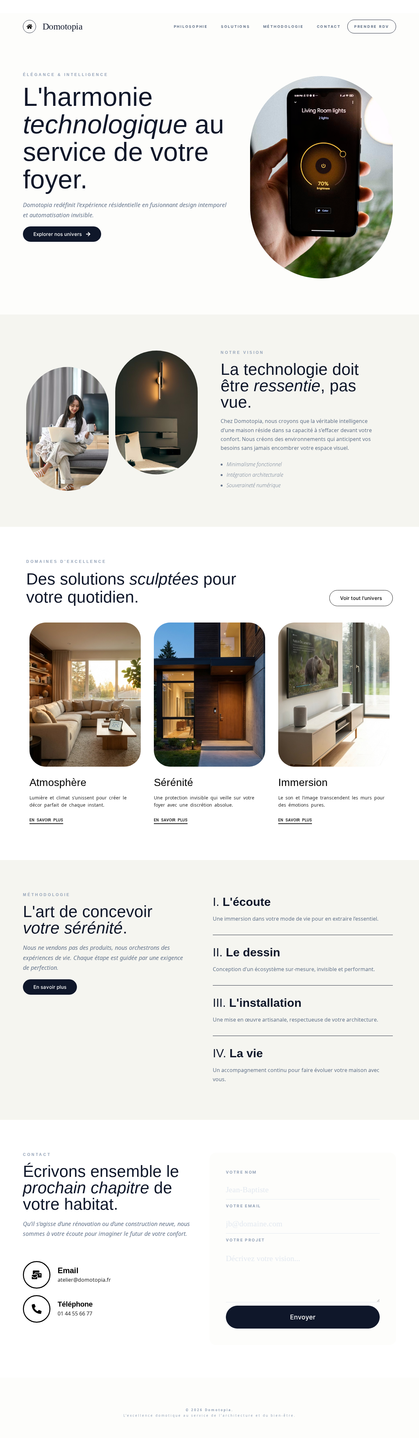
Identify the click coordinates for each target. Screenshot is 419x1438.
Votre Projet (245, 1239)
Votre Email (243, 1205)
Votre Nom (241, 1172)
